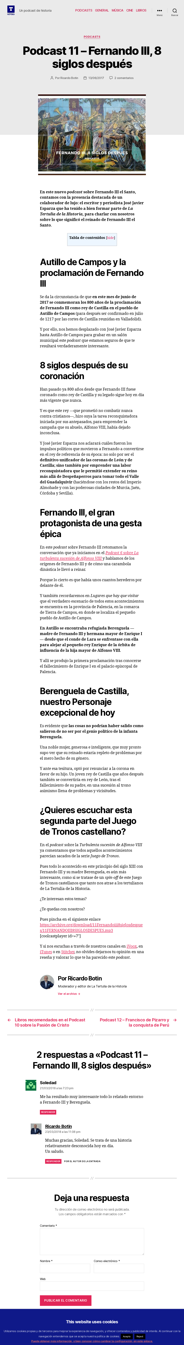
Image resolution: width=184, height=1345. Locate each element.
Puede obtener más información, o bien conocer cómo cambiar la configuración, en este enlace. (92, 1341)
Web (43, 1279)
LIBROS (141, 10)
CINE (129, 10)
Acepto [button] (127, 1336)
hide (110, 238)
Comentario (48, 1225)
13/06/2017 (96, 78)
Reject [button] (140, 1336)
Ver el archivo (69, 994)
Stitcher (67, 952)
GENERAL (102, 10)
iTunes (46, 952)
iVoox (132, 946)
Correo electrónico (107, 1261)
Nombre (46, 1261)
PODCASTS (83, 10)
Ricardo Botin (69, 78)
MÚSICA (117, 10)
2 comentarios (124, 78)
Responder (48, 1112)
